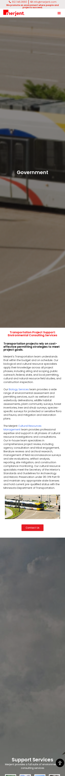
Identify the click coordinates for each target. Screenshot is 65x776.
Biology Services (19, 389)
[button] (59, 13)
